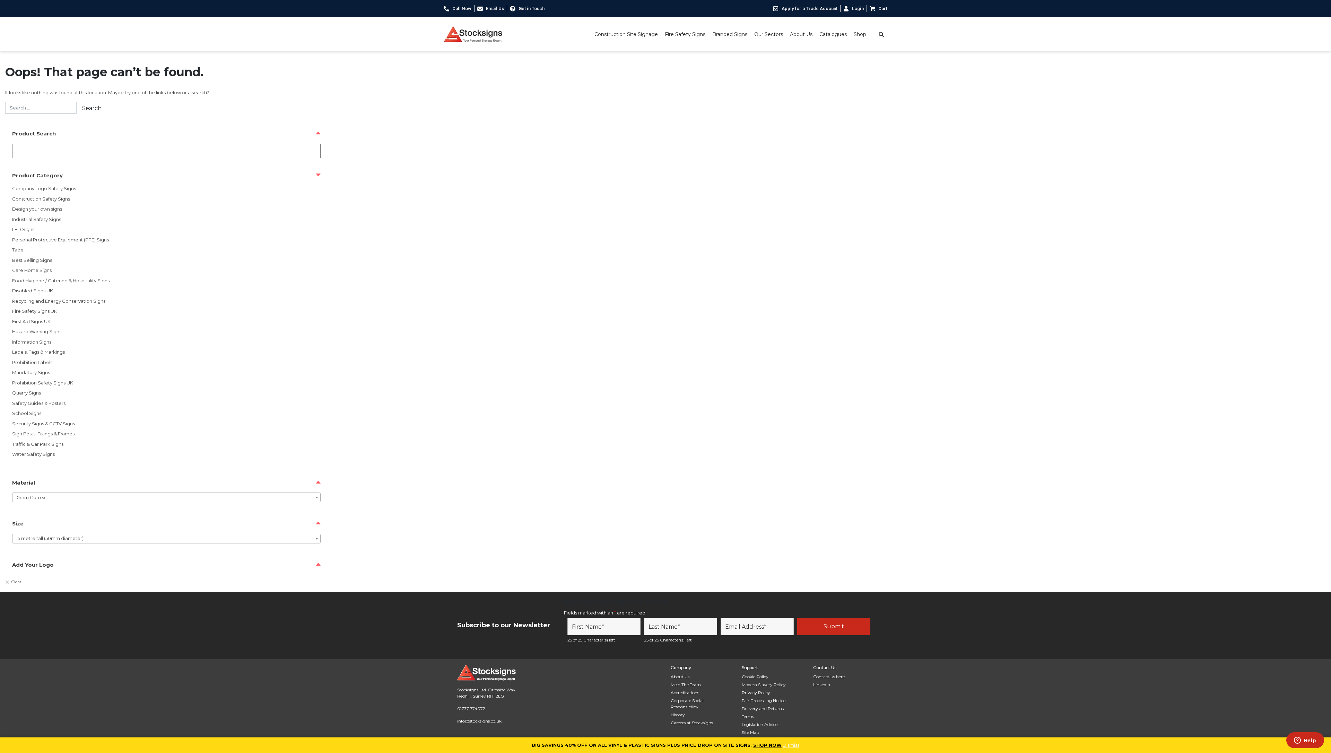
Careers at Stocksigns (692, 722)
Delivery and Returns (763, 708)
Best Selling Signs (32, 260)
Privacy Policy (756, 692)
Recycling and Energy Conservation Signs (58, 301)
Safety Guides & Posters (39, 403)
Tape (18, 250)
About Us (801, 34)
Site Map (750, 732)
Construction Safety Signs (41, 199)
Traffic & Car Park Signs (37, 444)
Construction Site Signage (626, 34)
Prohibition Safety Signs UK (42, 383)
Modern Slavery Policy (764, 684)
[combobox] (166, 497)
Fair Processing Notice (763, 700)
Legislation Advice (759, 724)
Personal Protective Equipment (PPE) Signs (60, 239)
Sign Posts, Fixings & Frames (43, 433)
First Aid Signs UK (31, 321)
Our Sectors (768, 34)
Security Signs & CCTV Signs (43, 423)
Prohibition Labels (32, 362)
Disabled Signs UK (32, 290)
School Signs (26, 413)
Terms (748, 716)
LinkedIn (821, 684)
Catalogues (833, 34)
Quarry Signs (26, 393)
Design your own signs (37, 209)
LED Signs (23, 229)
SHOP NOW (767, 745)
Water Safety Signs (33, 454)
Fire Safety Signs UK (34, 311)
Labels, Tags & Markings (38, 352)
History (678, 714)
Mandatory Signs (31, 372)
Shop (860, 34)
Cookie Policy (755, 676)
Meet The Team (686, 684)
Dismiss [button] (791, 745)
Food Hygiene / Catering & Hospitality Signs (61, 280)
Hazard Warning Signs (36, 331)
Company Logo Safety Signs (44, 188)
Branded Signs (729, 34)
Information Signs (31, 342)
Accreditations (685, 692)
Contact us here (829, 676)
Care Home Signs (32, 270)
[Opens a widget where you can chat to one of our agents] (1305, 741)
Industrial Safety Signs (36, 219)
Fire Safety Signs (685, 34)
